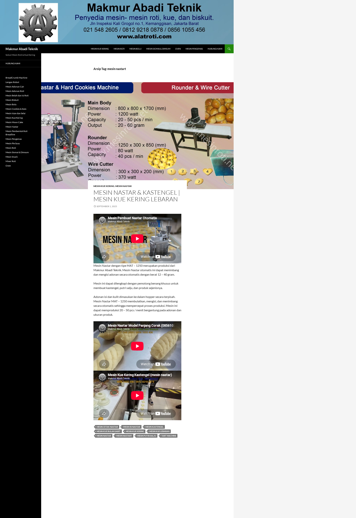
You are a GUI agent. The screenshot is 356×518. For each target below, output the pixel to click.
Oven (178, 49)
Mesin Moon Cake (14, 122)
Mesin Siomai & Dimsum (158, 49)
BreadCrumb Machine (16, 77)
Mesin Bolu (135, 49)
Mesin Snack (12, 156)
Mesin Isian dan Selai (15, 113)
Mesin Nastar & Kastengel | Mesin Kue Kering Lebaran (136, 196)
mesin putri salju (146, 435)
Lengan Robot (12, 82)
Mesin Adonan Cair (15, 86)
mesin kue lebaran (159, 431)
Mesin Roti (119, 49)
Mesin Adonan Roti (15, 91)
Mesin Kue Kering (100, 49)
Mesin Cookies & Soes (16, 108)
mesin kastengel (154, 427)
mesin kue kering (135, 431)
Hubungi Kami (215, 49)
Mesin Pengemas (194, 49)
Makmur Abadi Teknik (22, 49)
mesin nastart (124, 435)
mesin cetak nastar (107, 427)
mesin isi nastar (131, 427)
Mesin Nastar (123, 186)
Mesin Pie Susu (13, 143)
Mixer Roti (11, 161)
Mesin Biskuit (12, 100)
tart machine (168, 435)
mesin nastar (104, 435)
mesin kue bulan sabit (109, 431)
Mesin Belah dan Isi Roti (17, 95)
